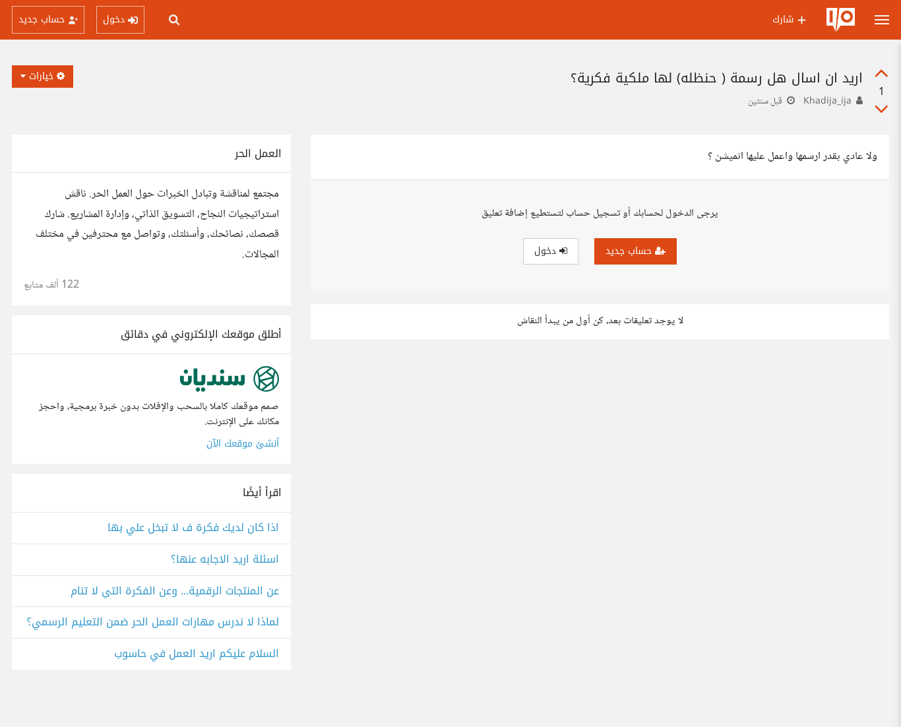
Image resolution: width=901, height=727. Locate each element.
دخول (546, 251)
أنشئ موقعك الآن (242, 444)
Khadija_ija (827, 102)
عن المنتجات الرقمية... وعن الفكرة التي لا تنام (175, 591)
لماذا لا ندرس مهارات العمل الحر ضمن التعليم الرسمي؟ (152, 622)
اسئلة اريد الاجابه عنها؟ (225, 559)
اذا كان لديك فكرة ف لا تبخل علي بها (193, 528)
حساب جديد (630, 251)
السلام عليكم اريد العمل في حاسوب (196, 654)
